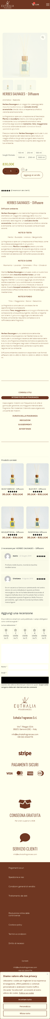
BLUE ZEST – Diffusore (37, 489)
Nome (4, 667)
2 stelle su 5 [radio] (15, 635)
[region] (25, 995)
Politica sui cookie (26, 993)
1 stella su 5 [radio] (6, 635)
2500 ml (31, 157)
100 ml (21, 152)
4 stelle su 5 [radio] (34, 635)
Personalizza (25, 1006)
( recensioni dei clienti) (20, 190)
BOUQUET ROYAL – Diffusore (13, 532)
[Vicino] (47, 974)
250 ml (30, 152)
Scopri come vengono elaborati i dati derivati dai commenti (24, 686)
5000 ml (41, 157)
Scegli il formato (9, 155)
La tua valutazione (9, 625)
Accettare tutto (25, 999)
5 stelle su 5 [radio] (44, 635)
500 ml (39, 152)
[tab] (25, 397)
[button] (43, 37)
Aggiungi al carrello (32, 175)
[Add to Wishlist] (22, 170)
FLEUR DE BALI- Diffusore (37, 532)
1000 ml (21, 157)
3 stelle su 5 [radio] (25, 635)
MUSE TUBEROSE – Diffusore (13, 489)
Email (4, 673)
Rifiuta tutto (25, 1013)
